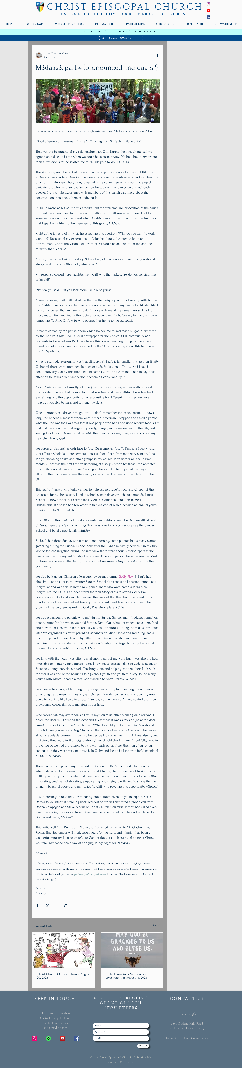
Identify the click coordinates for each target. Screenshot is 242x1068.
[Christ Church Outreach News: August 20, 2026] (63, 950)
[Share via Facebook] (37, 905)
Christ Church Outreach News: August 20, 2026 (63, 975)
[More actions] (157, 55)
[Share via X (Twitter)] (47, 905)
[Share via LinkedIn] (56, 905)
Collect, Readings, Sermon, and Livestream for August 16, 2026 (126, 975)
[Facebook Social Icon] (76, 1038)
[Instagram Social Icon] (34, 1038)
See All (156, 925)
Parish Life (41, 888)
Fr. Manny (41, 893)
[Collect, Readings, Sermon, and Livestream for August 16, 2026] (132, 950)
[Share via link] (65, 905)
